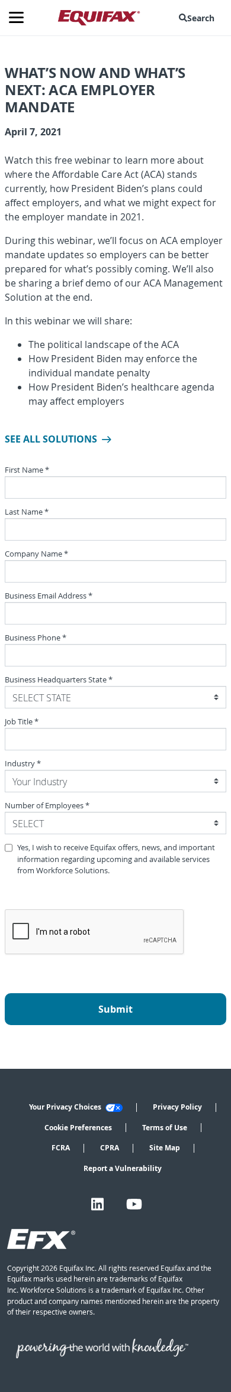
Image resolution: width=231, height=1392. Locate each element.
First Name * (27, 470)
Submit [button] (115, 1009)
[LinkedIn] (97, 1204)
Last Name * (27, 512)
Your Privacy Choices (66, 1107)
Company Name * (36, 554)
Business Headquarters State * (59, 680)
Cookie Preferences (78, 1128)
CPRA (109, 1148)
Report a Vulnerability (123, 1168)
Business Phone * (35, 638)
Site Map (164, 1148)
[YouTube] (134, 1204)
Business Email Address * (48, 596)
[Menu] (20, 17)
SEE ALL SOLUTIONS (51, 438)
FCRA (61, 1148)
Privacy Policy (177, 1107)
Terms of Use (164, 1128)
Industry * (23, 764)
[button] (199, 17)
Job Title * (21, 722)
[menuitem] (199, 17)
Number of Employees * (47, 806)
